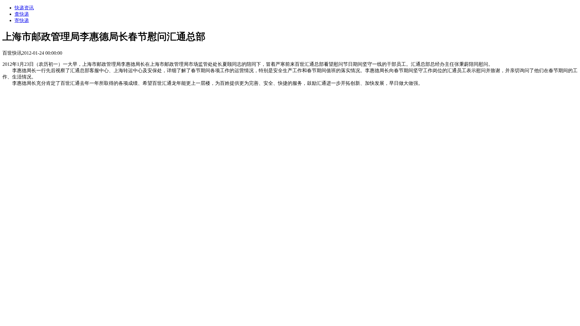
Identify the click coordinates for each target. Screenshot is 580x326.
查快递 (21, 14)
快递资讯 (24, 7)
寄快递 (21, 20)
